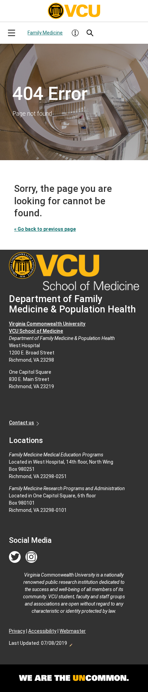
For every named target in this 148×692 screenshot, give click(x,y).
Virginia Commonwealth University (47, 324)
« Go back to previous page (45, 229)
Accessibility (42, 631)
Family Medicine (45, 32)
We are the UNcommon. (74, 678)
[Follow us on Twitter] (15, 557)
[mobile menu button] (11, 33)
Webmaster (73, 631)
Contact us (21, 422)
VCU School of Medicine (36, 331)
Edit (70, 643)
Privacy (17, 631)
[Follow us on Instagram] (31, 557)
